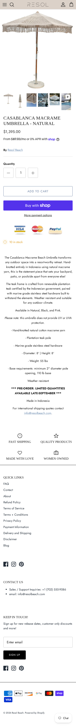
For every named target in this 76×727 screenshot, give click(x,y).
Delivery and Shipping (17, 533)
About (7, 496)
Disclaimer (10, 539)
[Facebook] (5, 564)
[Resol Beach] (38, 5)
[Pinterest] (21, 564)
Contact (8, 490)
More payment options (38, 215)
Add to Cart (38, 191)
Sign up (14, 655)
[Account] (62, 4)
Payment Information (16, 527)
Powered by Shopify (35, 712)
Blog (6, 545)
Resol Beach (15, 150)
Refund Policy (11, 502)
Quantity (9, 164)
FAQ (6, 484)
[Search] (14, 4)
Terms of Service (13, 508)
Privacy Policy (12, 521)
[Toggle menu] (4, 4)
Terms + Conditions (15, 514)
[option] (38, 50)
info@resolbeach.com (37, 413)
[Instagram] (13, 564)
